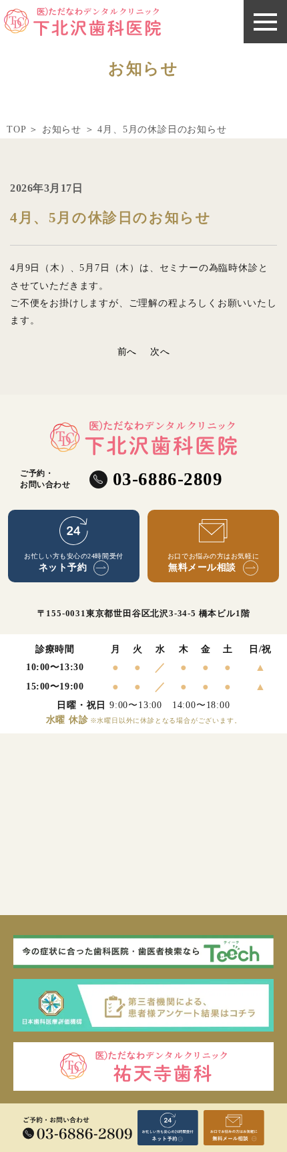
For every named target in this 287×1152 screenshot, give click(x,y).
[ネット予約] (167, 1127)
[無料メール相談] (234, 1127)
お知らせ (61, 129)
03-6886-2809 (167, 479)
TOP (16, 129)
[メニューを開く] (265, 21)
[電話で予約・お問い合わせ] (77, 1128)
